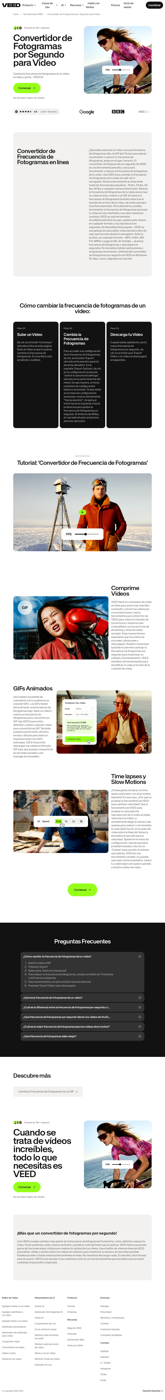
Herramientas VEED (33, 14)
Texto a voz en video (45, 1353)
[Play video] (82, 512)
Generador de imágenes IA (49, 1312)
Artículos (72, 1333)
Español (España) (151, 1391)
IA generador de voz (45, 1323)
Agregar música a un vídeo (16, 1306)
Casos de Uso (47, 5)
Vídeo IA (39, 1317)
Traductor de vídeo (11, 1359)
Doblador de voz (43, 1364)
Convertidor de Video (13, 1347)
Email (103, 1380)
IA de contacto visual (45, 1329)
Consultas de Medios (111, 1335)
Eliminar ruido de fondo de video (46, 1346)
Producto (27, 5)
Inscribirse (154, 5)
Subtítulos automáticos (14, 1326)
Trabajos (104, 1306)
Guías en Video (75, 1345)
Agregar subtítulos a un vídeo (12, 1314)
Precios (115, 5)
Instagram (105, 1368)
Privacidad (106, 1312)
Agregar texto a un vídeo (15, 1321)
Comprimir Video (11, 1341)
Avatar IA (39, 1306)
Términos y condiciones (112, 1317)
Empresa (72, 1312)
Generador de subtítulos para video (14, 1334)
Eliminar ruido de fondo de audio (46, 1337)
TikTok (103, 1374)
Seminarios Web (75, 1339)
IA (62, 5)
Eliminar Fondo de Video (47, 1359)
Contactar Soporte (110, 1329)
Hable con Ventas (93, 5)
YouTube (104, 1351)
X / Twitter (105, 1362)
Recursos (75, 5)
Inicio (16, 14)
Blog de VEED (74, 1328)
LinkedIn (104, 1357)
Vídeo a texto (9, 1353)
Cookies (104, 1323)
